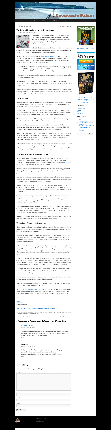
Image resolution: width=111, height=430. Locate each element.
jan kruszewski (25, 325)
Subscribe (55, 21)
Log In (61, 21)
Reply (22, 338)
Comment (19, 372)
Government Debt (81, 108)
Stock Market (80, 113)
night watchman (65, 312)
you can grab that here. (62, 293)
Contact (73, 21)
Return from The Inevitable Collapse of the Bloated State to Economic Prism (37, 308)
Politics (35, 312)
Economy (79, 107)
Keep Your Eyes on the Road (23, 26)
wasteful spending (50, 56)
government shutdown (48, 312)
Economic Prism (19, 426)
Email (18, 397)
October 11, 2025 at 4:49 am (28, 327)
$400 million (66, 162)
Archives (49, 21)
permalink (36, 313)
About (22, 21)
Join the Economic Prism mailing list (34, 289)
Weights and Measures (83, 121)
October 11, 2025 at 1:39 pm (28, 346)
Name (18, 392)
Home (18, 21)
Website (18, 403)
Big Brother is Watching (66, 26)
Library (43, 21)
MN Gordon (34, 32)
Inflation (79, 110)
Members (67, 21)
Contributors (29, 21)
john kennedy (57, 312)
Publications (37, 21)
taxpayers (24, 313)
